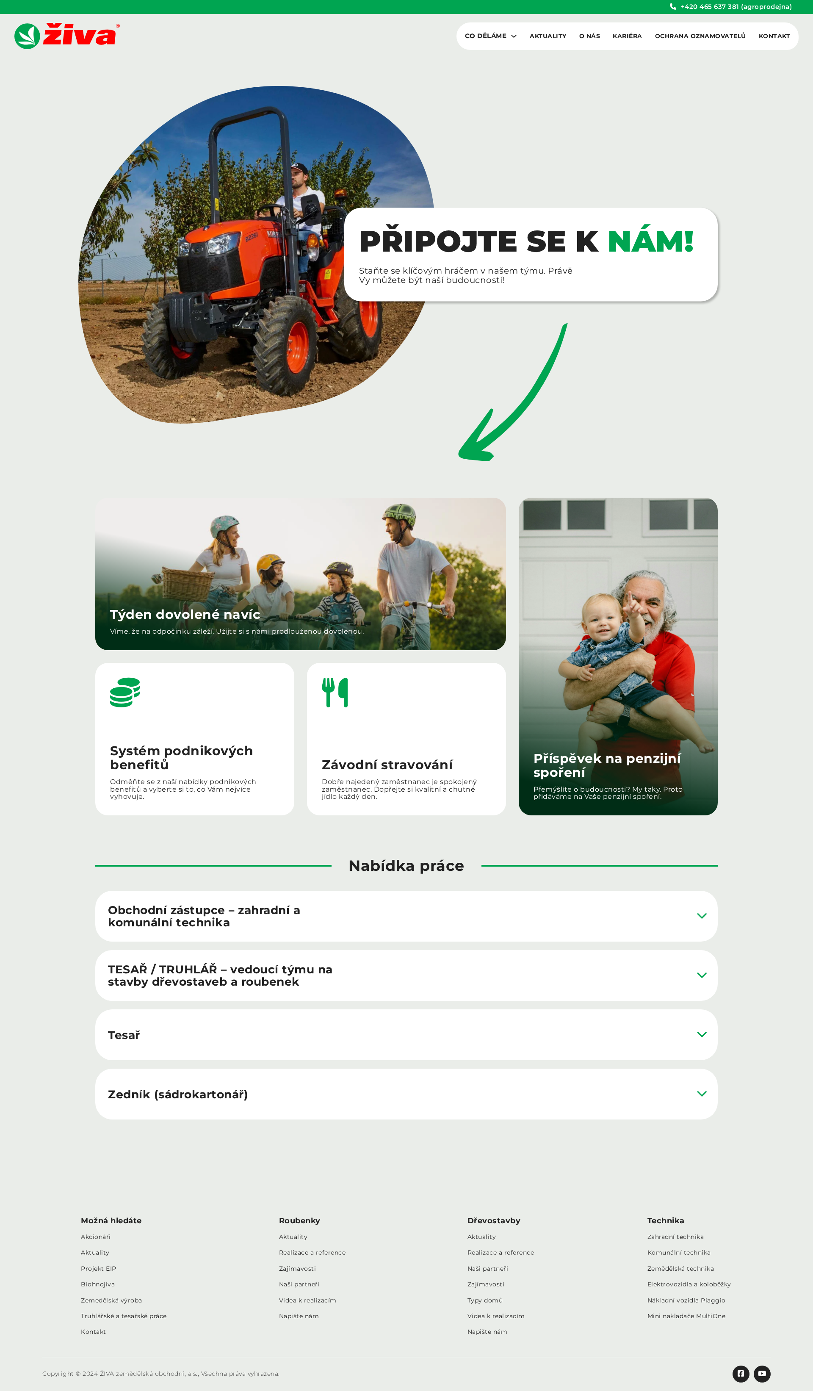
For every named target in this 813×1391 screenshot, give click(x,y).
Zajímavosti (297, 1269)
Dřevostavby (494, 1220)
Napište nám (299, 1316)
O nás (589, 36)
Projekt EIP (98, 1269)
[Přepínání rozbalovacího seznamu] (514, 36)
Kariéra (627, 36)
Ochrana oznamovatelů (700, 36)
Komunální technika (679, 1253)
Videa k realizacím (308, 1300)
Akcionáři (96, 1237)
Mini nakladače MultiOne (686, 1316)
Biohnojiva (98, 1284)
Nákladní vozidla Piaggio (686, 1300)
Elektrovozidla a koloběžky (689, 1284)
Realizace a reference (312, 1253)
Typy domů (485, 1300)
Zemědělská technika (680, 1269)
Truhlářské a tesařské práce (124, 1316)
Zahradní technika (675, 1237)
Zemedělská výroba (111, 1300)
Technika (666, 1220)
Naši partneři (299, 1284)
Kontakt (775, 36)
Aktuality (548, 36)
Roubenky (300, 1220)
